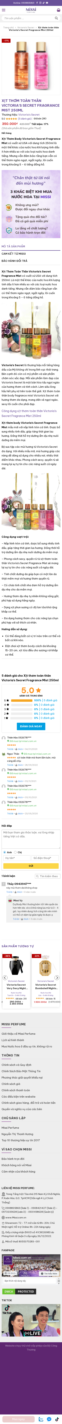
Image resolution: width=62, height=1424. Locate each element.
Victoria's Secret (25, 27)
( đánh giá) (25, 118)
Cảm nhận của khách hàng (18, 1171)
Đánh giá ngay (31, 726)
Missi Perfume (10, 1127)
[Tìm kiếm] (56, 18)
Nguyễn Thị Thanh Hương (17, 1134)
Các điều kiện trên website (18, 1096)
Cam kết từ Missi (14, 253)
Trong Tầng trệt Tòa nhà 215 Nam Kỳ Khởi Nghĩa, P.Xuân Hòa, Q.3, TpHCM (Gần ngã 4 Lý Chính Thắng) (31, 1198)
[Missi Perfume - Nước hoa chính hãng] (31, 10)
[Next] (57, 977)
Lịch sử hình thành (13, 1040)
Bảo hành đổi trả (14, 260)
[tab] (31, 246)
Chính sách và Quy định (16, 1064)
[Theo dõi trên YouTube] (47, 3)
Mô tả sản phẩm (13, 246)
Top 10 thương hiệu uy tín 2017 (21, 1140)
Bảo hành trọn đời (13, 1158)
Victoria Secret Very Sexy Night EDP (16, 986)
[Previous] (5, 977)
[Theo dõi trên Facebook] (37, 3)
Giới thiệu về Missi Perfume (18, 1033)
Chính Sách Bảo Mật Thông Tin (21, 1071)
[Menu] (4, 10)
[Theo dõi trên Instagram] (40, 3)
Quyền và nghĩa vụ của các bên (22, 1109)
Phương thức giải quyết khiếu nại (22, 1077)
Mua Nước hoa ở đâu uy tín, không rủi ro (27, 1046)
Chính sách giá (11, 1084)
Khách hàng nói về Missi (16, 1165)
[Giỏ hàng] (58, 10)
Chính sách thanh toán (16, 1090)
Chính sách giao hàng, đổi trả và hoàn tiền (28, 1102)
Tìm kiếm (37, 876)
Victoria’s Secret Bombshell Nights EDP (45, 986)
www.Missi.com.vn (15, 1217)
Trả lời (10, 749)
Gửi (31, 865)
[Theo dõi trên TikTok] (44, 3)
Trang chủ (8, 27)
